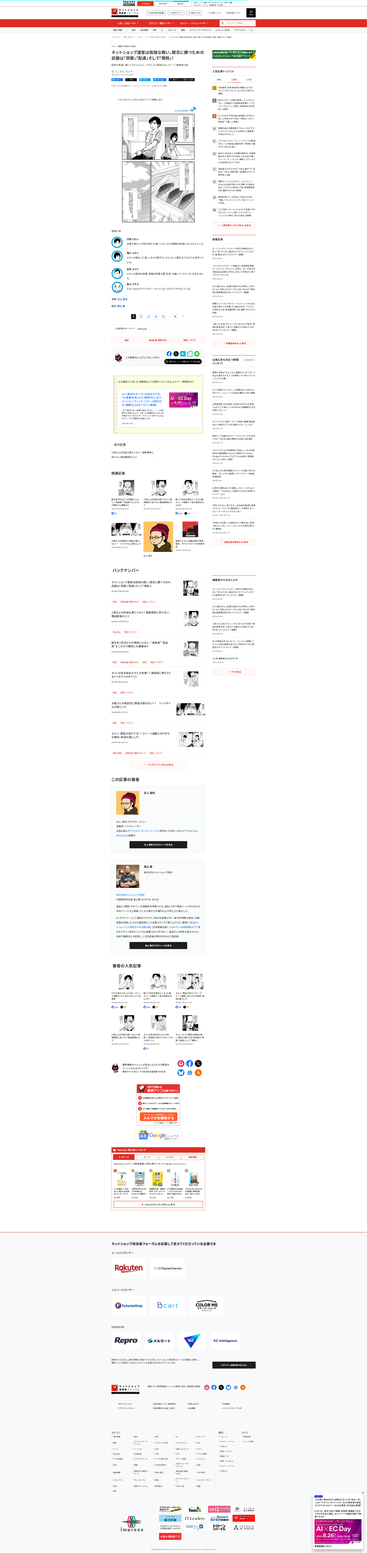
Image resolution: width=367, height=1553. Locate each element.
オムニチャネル (140, 1480)
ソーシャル (138, 1449)
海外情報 (144, 30)
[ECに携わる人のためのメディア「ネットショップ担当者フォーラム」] (244, 1519)
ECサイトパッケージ (183, 1479)
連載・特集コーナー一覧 (132, 37)
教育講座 (213, 5)
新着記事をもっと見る (236, 343)
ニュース (223, 1436)
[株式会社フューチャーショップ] (128, 1305)
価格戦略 (116, 1472)
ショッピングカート (204, 1480)
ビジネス (170, 1157)
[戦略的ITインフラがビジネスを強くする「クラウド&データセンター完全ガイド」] (170, 1510)
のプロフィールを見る (158, 844)
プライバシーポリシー (127, 1408)
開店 (157, 1480)
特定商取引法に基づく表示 (164, 1408)
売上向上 (116, 1454)
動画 (136, 1465)
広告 (157, 1449)
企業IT (195, 2)
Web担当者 (163, 4)
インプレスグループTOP (232, 1408)
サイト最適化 (118, 1458)
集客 (183, 30)
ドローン (205, 5)
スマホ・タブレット (141, 1458)
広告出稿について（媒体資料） (165, 1404)
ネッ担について (215, 13)
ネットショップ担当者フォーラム (124, 13)
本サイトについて (125, 1404)
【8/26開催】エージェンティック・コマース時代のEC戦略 (142, 85)
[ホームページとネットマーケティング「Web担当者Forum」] (219, 1510)
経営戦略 (193, 1157)
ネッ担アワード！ (176, 13)
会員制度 (137, 1454)
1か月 (248, 79)
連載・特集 (117, 30)
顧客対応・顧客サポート (141, 1472)
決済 (115, 1486)
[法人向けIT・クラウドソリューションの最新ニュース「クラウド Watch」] (170, 1519)
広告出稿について (234, 13)
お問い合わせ (193, 1404)
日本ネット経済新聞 (181, 927)
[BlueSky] (181, 1072)
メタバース (172, 30)
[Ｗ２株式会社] (192, 1341)
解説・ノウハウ (225, 1451)
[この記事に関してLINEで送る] (196, 353)
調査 (198, 1486)
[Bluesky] (228, 1387)
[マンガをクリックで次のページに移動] (158, 222)
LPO (178, 1454)
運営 (198, 1465)
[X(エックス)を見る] (221, 1387)
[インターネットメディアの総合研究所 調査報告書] (244, 1510)
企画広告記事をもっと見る (236, 542)
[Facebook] (189, 1063)
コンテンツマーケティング (200, 30)
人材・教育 (201, 1472)
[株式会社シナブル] (225, 1341)
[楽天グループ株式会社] (128, 1268)
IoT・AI (211, 2)
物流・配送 (159, 1472)
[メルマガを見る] (206, 1387)
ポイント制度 (181, 1458)
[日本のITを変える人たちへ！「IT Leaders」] (195, 1519)
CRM (157, 1454)
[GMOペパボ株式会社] (206, 1305)
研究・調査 (228, 2)
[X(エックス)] (198, 1063)
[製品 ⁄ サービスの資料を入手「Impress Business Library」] (170, 1528)
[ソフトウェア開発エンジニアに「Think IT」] (195, 1510)
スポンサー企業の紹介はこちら (234, 1365)
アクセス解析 (202, 1454)
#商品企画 (142, 328)
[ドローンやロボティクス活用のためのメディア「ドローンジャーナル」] (219, 1528)
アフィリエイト (240, 30)
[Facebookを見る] (214, 1387)
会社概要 (191, 1408)
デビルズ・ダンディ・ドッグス (145, 830)
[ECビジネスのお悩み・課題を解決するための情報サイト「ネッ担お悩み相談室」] (170, 1537)
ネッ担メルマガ (194, 13)
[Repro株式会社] (125, 1341)
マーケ (147, 1157)
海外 (134, 30)
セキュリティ (117, 1480)
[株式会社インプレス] (132, 1524)
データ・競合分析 (161, 1458)
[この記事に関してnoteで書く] (190, 354)
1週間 (234, 79)
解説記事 (247, 1436)
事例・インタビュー (227, 1461)
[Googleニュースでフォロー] (235, 1387)
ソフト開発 (203, 2)
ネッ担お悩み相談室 (156, 13)
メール (115, 1449)
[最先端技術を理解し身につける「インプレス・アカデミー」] (244, 1528)
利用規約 (226, 1404)
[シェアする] (169, 353)
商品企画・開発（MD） (182, 1472)
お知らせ (223, 1446)
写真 (115, 1465)
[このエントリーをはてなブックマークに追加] (183, 353)
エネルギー (197, 5)
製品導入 (181, 4)
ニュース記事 (249, 1441)
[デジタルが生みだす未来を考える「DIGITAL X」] (195, 1528)
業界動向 (158, 1486)
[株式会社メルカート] (159, 1341)
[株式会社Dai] (167, 1305)
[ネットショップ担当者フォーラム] (125, 1391)
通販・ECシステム (141, 1486)
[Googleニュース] (189, 1072)
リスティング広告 (222, 30)
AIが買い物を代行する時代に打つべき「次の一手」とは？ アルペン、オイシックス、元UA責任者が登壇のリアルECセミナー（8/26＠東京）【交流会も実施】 (338, 1502)
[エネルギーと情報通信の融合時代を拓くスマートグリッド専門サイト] (219, 1519)
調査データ (224, 1456)
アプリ (199, 1449)
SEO (198, 1442)
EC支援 (220, 5)
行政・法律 (180, 1486)
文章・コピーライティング (182, 1464)
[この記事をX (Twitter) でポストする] (176, 353)
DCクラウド (219, 2)
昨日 (219, 79)
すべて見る (236, 671)
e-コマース (124, 1157)
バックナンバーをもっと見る (160, 764)
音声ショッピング (182, 1449)
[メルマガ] (181, 1063)
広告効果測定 (160, 1465)
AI (162, 30)
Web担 (162, 1071)
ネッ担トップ (115, 37)
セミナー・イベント (227, 1441)
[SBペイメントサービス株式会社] (167, 1268)
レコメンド (201, 1458)
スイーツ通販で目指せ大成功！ (155, 37)
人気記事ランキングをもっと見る (236, 225)
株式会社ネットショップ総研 (130, 894)
